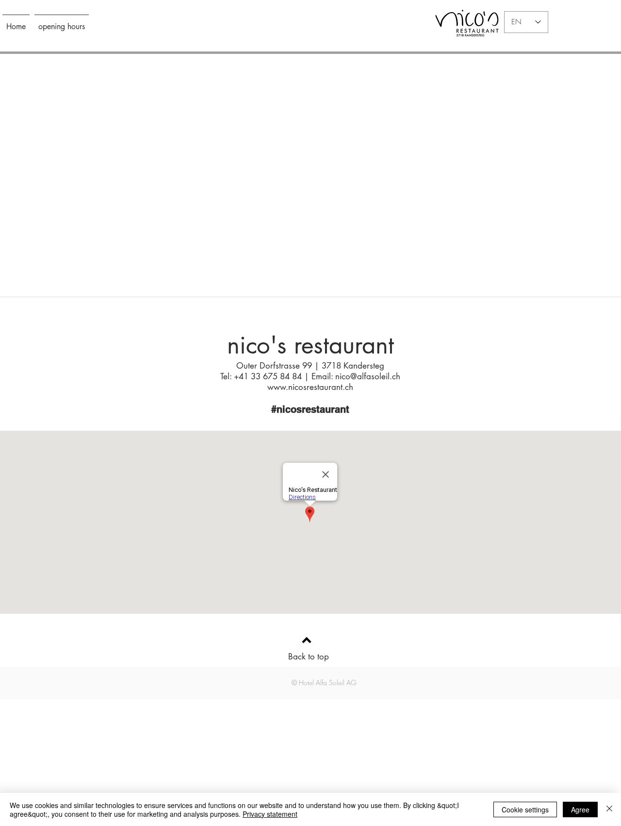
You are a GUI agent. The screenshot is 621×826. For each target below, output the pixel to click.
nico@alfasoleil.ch (367, 376)
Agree (580, 809)
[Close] (609, 809)
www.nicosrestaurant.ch (310, 387)
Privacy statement (270, 814)
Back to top (308, 656)
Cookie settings (525, 809)
